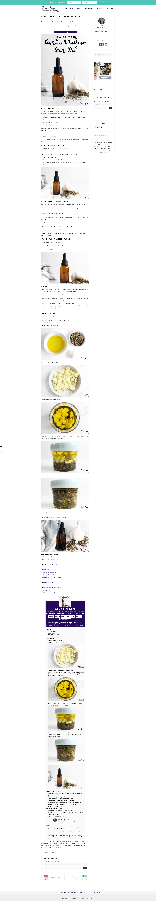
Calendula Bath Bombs (48, 582)
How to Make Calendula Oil (49, 572)
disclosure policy (69, 19)
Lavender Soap (46, 590)
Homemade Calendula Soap (49, 580)
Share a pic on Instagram (70, 821)
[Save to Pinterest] (1, 450)
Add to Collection (66, 619)
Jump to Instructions (60, 31)
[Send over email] (1, 452)
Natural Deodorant (47, 569)
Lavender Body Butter (48, 567)
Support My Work (98, 89)
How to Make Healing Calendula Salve (51, 574)
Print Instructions (72, 31)
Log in (94, 898)
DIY (43, 852)
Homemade (47, 852)
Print (52, 616)
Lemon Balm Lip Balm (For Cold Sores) (52, 556)
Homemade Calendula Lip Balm (50, 562)
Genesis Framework (72, 898)
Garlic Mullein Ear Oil (65, 609)
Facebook (71, 616)
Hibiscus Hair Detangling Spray (50, 592)
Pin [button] (64, 616)
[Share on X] (1, 447)
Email (79, 616)
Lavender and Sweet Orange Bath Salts (52, 587)
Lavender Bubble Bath (48, 585)
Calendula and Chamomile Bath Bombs (52, 577)
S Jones (81, 625)
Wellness (47, 850)
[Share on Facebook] (1, 445)
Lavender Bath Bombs (48, 559)
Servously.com (89, 898)
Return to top (78, 896)
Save (58, 616)
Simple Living (52, 852)
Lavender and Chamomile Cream (50, 564)
